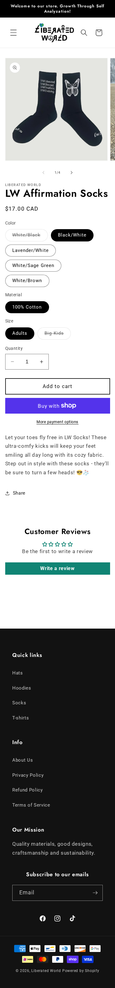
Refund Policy (27, 790)
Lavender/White (30, 250)
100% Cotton (27, 307)
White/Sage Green (33, 265)
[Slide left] (43, 173)
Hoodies (21, 688)
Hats (17, 673)
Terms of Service (31, 805)
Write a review (57, 568)
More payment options (57, 421)
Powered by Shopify (80, 971)
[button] (13, 32)
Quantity (14, 348)
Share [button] (19, 493)
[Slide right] (72, 173)
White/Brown (27, 280)
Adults (20, 333)
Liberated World (46, 971)
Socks (19, 703)
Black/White (72, 235)
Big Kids (57, 334)
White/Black (30, 236)
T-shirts (20, 718)
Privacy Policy (28, 775)
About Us (22, 760)
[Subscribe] (95, 893)
